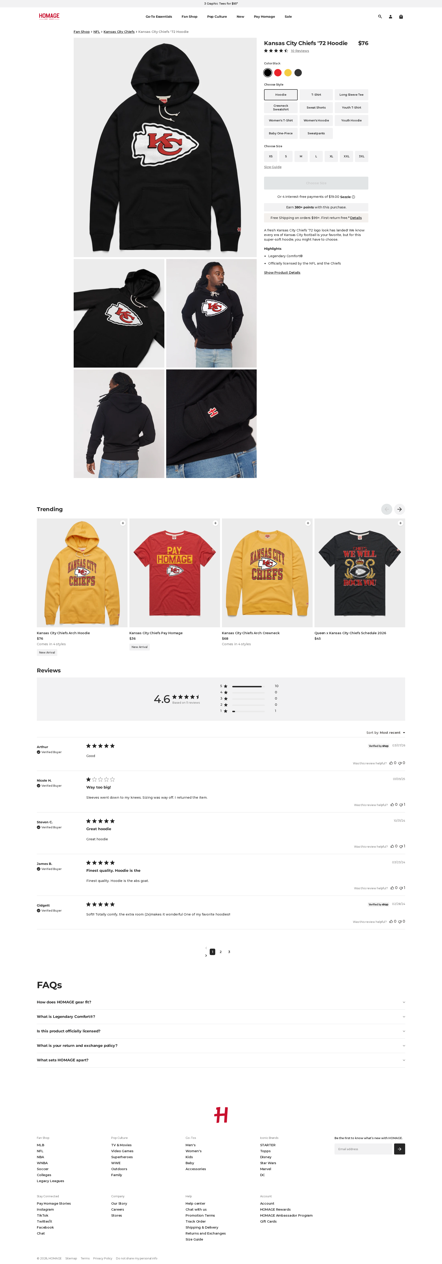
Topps (265, 1151)
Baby (190, 1163)
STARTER (268, 1145)
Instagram (45, 1209)
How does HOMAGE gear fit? (64, 1002)
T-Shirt (316, 94)
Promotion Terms (200, 1215)
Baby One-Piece (281, 133)
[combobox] (385, 733)
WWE (116, 1163)
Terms (85, 1258)
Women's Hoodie (316, 120)
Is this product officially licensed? (68, 1031)
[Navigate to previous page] (221, 948)
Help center (195, 1203)
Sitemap (71, 1258)
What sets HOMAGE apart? (62, 1060)
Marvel (265, 1169)
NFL (96, 32)
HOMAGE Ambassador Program (286, 1215)
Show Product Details (282, 273)
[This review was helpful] (391, 763)
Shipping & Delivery (202, 1227)
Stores (116, 1215)
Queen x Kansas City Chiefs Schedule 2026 (350, 633)
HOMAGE (55, 1258)
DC (262, 1175)
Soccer (43, 1169)
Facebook (45, 1227)
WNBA (42, 1163)
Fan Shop (82, 32)
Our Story (119, 1203)
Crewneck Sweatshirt (280, 107)
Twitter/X (44, 1221)
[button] (401, 16)
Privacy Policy (102, 1258)
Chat (41, 1233)
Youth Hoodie (351, 120)
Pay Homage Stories (54, 1203)
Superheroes (122, 1157)
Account (267, 1203)
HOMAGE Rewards (275, 1209)
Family (116, 1175)
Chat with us (196, 1209)
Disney (265, 1157)
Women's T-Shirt (281, 120)
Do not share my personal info (136, 1258)
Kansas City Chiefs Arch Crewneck (251, 633)
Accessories (196, 1169)
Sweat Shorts (316, 107)
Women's (193, 1151)
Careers (117, 1209)
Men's (190, 1145)
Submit (399, 1149)
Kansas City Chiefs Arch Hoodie (63, 633)
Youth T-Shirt (351, 107)
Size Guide (273, 167)
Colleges (44, 1175)
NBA (40, 1157)
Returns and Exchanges (206, 1233)
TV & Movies (121, 1145)
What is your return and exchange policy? (77, 1045)
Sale (288, 16)
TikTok (42, 1215)
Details (356, 218)
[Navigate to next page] (221, 956)
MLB (40, 1145)
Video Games (122, 1151)
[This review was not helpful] (399, 763)
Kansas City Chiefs (119, 32)
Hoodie (280, 94)
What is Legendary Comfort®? (66, 1016)
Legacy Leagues (50, 1181)
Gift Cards (268, 1221)
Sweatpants (316, 133)
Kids (189, 1157)
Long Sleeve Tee (351, 94)
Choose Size (316, 183)
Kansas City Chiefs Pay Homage (156, 633)
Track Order (196, 1221)
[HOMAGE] (49, 16)
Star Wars (268, 1163)
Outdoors (119, 1169)
